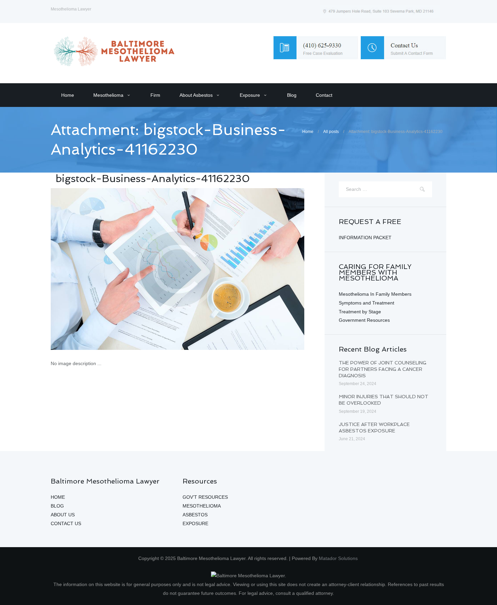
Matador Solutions (339, 558)
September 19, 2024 (357, 411)
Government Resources (364, 320)
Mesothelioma (108, 95)
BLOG (57, 506)
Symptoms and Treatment (366, 303)
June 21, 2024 (352, 438)
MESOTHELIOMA (202, 506)
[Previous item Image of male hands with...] (114, 269)
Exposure (250, 95)
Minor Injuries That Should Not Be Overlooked (383, 400)
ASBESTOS (195, 514)
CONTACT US (66, 523)
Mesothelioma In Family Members (375, 294)
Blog (292, 95)
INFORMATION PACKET (365, 237)
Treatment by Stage (360, 311)
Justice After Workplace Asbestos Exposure (374, 427)
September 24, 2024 (357, 383)
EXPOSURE (195, 523)
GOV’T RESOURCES (205, 497)
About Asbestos (196, 95)
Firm (155, 95)
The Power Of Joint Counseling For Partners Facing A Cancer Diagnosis (382, 369)
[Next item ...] (241, 269)
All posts (331, 131)
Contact (324, 95)
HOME (58, 497)
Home (67, 95)
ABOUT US (63, 514)
